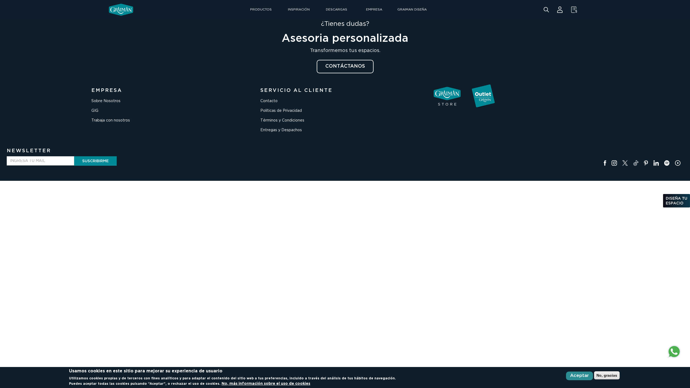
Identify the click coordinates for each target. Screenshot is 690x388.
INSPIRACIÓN (299, 9)
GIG (94, 110)
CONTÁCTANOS (345, 66)
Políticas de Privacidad (281, 110)
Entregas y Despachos (281, 130)
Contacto (269, 101)
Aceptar (579, 376)
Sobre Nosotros (105, 101)
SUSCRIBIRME (95, 161)
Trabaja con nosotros (110, 120)
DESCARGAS (336, 9)
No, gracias (606, 375)
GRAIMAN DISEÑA (412, 9)
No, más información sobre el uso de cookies (266, 383)
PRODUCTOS (261, 9)
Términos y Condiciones (282, 120)
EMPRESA (374, 9)
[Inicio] (121, 10)
